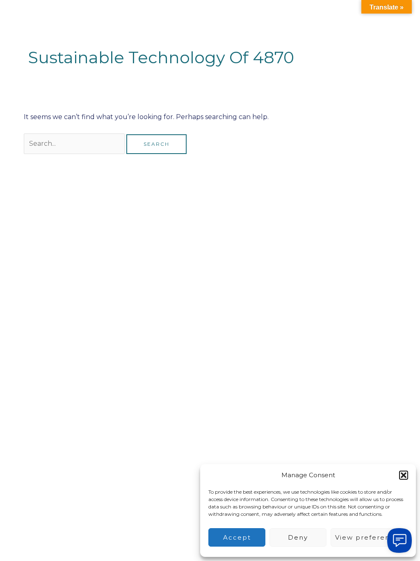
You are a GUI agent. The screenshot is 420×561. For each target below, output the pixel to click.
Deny (298, 537)
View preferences (369, 537)
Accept (237, 537)
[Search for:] (75, 143)
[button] (403, 475)
